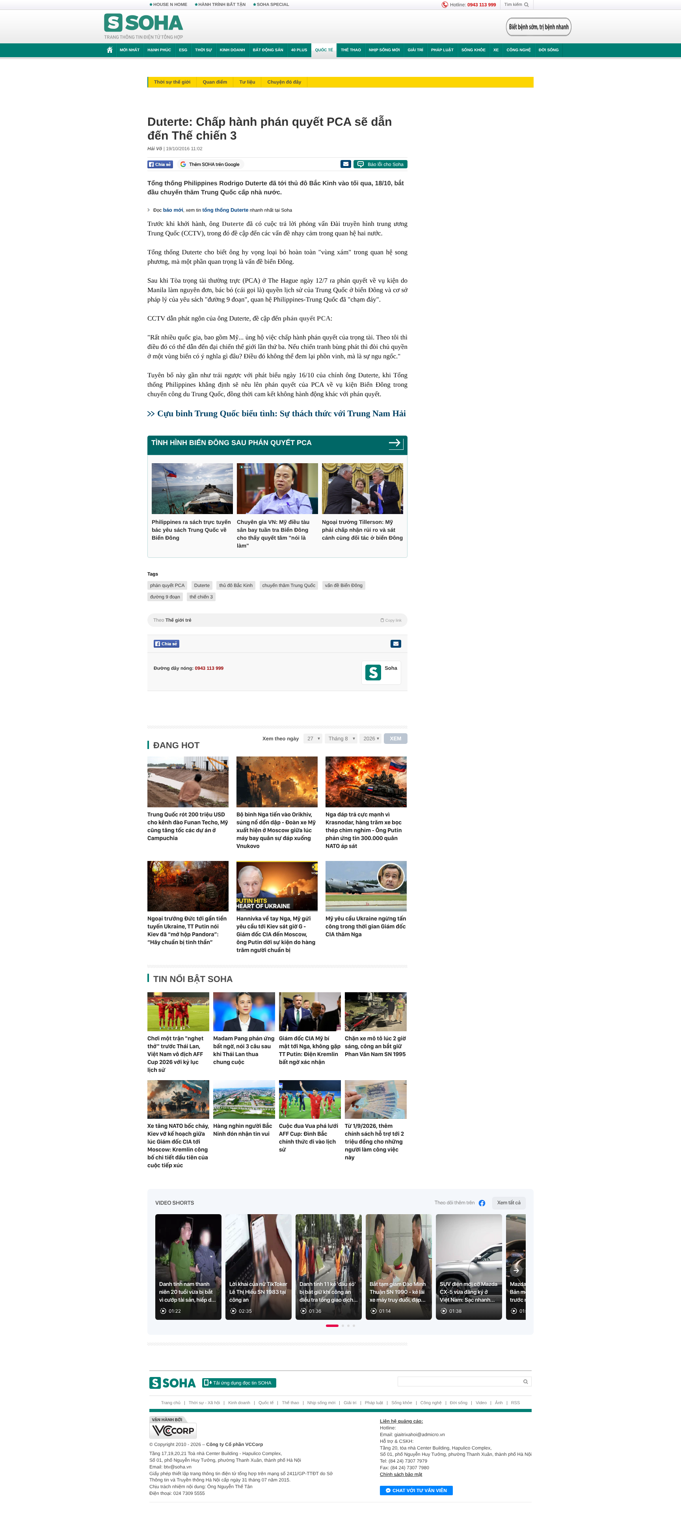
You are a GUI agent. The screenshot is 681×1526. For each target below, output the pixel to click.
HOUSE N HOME (170, 4)
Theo (277, 620)
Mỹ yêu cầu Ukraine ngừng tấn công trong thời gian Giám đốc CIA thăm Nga (366, 926)
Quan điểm (215, 82)
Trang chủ (170, 1403)
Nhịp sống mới (384, 50)
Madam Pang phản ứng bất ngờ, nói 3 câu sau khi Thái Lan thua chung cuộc (244, 1050)
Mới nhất (130, 50)
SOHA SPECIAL (273, 4)
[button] (332, 1326)
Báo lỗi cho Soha (386, 164)
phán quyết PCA (167, 585)
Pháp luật (442, 50)
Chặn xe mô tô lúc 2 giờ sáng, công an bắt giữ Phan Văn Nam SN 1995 (375, 1046)
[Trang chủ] (144, 26)
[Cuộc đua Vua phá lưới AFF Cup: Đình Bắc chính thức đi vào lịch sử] (310, 1099)
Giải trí (415, 50)
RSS (515, 1403)
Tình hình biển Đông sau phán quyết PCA (231, 443)
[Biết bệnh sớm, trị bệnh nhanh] (538, 27)
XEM (396, 739)
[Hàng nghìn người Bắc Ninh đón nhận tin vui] (244, 1099)
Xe (496, 50)
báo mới (173, 210)
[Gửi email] (345, 164)
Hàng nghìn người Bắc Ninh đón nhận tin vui (242, 1129)
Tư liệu (247, 82)
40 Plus (299, 50)
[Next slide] (516, 1270)
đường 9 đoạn (165, 597)
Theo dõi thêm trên (455, 1203)
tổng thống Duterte (226, 210)
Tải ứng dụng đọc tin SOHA (242, 1383)
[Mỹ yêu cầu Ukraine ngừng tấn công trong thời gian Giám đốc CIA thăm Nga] (366, 886)
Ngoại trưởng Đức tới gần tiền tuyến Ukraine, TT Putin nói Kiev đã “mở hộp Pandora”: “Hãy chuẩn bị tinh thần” (187, 930)
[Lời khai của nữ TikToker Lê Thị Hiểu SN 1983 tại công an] (258, 1267)
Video (481, 1403)
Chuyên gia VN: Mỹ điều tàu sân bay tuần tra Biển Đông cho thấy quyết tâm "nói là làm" (273, 534)
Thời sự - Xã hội (204, 1403)
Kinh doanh (232, 50)
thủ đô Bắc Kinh (236, 585)
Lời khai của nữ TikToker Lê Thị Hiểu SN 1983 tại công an (258, 1292)
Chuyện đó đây (284, 82)
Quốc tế (324, 50)
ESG (183, 50)
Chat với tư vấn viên (420, 1490)
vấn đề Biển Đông (344, 585)
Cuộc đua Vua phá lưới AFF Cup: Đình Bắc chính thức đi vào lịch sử (308, 1137)
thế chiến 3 (201, 597)
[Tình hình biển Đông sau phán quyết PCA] (396, 445)
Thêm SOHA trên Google (214, 164)
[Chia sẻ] (160, 164)
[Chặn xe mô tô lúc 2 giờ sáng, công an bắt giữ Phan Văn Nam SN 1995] (376, 1011)
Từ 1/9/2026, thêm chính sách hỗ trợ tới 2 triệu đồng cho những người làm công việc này (374, 1141)
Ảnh (499, 1403)
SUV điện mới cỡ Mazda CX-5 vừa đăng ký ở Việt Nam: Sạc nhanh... (468, 1292)
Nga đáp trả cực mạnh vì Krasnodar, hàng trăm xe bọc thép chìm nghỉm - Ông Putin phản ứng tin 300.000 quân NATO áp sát (364, 830)
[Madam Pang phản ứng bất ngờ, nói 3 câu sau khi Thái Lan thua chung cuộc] (244, 1011)
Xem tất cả (509, 1203)
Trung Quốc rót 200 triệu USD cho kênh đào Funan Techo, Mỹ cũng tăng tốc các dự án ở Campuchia (187, 826)
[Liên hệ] (395, 644)
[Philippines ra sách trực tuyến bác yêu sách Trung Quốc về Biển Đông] (192, 488)
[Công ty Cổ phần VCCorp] (244, 1427)
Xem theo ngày (280, 739)
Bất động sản (268, 50)
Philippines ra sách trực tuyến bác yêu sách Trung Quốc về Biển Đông (191, 530)
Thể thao (351, 50)
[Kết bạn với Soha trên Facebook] (373, 673)
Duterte (202, 585)
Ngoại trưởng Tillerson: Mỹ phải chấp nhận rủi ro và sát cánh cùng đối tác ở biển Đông (362, 530)
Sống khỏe (473, 50)
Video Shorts (174, 1203)
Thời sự (203, 50)
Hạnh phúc (159, 50)
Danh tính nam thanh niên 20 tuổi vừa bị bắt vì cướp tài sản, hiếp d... (187, 1292)
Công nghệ (518, 50)
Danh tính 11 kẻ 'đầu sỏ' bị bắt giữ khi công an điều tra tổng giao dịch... (329, 1292)
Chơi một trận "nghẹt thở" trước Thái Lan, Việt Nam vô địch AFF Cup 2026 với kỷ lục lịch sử (175, 1054)
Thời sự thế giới (172, 82)
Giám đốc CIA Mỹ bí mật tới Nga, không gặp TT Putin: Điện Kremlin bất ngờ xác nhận (309, 1050)
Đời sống (549, 50)
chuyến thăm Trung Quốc (289, 585)
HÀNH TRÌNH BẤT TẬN (222, 4)
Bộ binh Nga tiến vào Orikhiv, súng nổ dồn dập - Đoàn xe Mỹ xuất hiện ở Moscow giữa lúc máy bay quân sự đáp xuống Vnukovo (276, 830)
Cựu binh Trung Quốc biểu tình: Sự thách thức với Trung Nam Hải (281, 413)
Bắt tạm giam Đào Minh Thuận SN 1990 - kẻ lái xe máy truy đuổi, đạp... (398, 1292)
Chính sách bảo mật (401, 1474)
